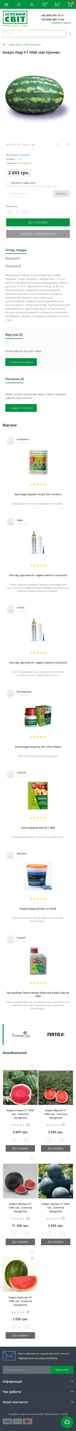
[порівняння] (32, 1071)
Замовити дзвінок (61, 22)
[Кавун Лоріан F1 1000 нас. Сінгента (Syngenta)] (55, 1181)
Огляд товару (16, 250)
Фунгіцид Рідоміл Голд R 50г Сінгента (38, 494)
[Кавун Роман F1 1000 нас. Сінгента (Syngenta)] (20, 1087)
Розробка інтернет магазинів (23, 1414)
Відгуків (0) (12, 258)
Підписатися (61, 1369)
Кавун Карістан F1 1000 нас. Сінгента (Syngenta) (20, 1301)
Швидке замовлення (38, 234)
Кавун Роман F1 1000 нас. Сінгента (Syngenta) (20, 1114)
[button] (31, 4)
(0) (33, 144)
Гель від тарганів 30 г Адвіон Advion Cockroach (38, 575)
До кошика (38, 222)
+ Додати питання (21, 408)
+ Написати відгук (21, 362)
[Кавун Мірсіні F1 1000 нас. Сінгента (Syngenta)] (55, 1087)
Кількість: (12, 206)
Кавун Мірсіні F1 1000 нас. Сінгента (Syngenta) (55, 1114)
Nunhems (24, 154)
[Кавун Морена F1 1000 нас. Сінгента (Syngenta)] (20, 1181)
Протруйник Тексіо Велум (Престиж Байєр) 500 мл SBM (38, 994)
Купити (61, 194)
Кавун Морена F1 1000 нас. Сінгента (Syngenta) (20, 1207)
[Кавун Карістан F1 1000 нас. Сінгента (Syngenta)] (20, 1274)
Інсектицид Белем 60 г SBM (38, 827)
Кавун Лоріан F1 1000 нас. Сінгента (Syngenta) (55, 1207)
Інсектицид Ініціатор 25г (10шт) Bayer (38, 746)
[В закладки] (32, 1065)
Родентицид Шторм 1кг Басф (38, 908)
